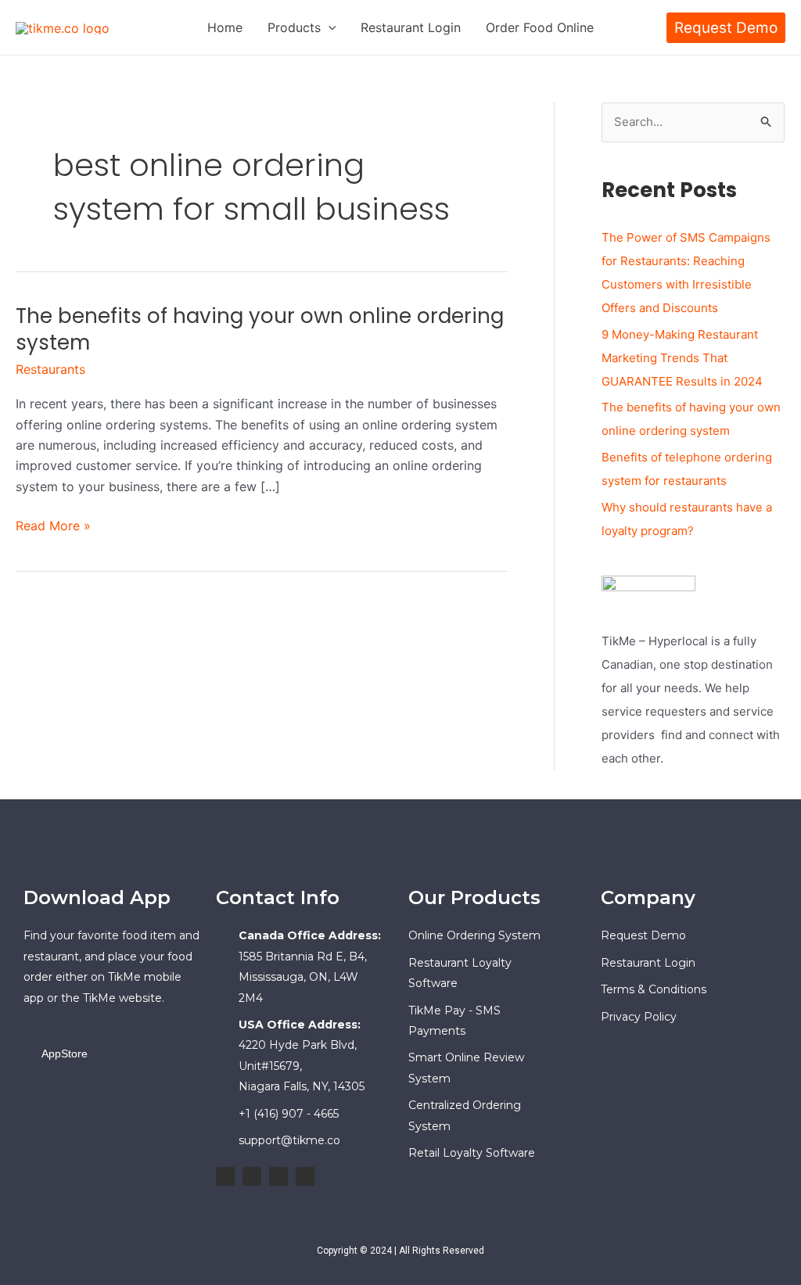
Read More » (53, 524)
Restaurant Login (411, 27)
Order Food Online (540, 27)
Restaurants (50, 369)
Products (294, 27)
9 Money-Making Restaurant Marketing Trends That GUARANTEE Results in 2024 (682, 358)
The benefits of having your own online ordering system (260, 329)
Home (224, 27)
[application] (328, 27)
